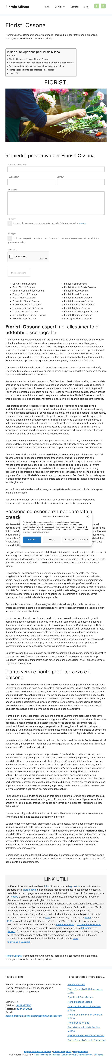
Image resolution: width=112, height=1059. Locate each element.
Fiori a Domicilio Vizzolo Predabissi (86, 1040)
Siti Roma (98, 1054)
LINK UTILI (14, 73)
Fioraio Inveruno (76, 984)
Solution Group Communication (77, 1054)
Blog (86, 6)
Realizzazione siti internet (47, 1054)
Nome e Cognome (17, 165)
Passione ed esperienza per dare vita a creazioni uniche (36, 66)
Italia (48, 917)
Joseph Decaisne (65, 924)
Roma (88, 917)
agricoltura (75, 886)
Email (60, 177)
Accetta (32, 539)
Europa (11, 931)
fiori (47, 886)
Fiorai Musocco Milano (79, 1001)
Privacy (12, 219)
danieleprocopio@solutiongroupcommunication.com (33, 1015)
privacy (82, 223)
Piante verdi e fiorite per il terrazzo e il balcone (32, 69)
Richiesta (13, 190)
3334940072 (24, 1008)
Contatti (74, 6)
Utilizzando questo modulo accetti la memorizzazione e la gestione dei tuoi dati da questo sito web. (53, 240)
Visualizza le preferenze (76, 539)
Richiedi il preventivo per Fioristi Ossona (29, 59)
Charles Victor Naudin (89, 924)
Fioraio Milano (17, 7)
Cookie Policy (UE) (62, 1051)
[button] (87, 516)
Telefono (13, 177)
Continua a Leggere (19, 942)
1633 (9, 921)
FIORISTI (13, 55)
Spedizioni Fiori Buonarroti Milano (85, 1035)
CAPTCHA (12, 250)
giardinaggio (29, 889)
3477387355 (23, 1005)
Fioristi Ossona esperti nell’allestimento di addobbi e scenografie (41, 62)
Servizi (58, 6)
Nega (51, 539)
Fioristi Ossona (13, 955)
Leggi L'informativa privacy (37, 1051)
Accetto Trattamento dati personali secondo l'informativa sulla (49, 223)
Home (46, 6)
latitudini (86, 928)
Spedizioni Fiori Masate (80, 997)
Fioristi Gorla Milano (78, 1022)
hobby (14, 896)
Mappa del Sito (80, 1051)
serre (75, 938)
